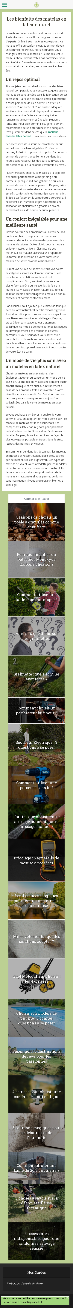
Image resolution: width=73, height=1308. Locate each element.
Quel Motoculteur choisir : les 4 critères (36, 979)
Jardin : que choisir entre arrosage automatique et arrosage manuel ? (36, 821)
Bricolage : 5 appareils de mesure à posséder (36, 860)
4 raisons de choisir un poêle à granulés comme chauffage (36, 522)
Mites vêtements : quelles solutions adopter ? (36, 939)
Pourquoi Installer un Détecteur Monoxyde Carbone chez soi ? (36, 559)
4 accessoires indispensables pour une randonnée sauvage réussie (36, 1241)
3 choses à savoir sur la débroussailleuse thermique (37, 1203)
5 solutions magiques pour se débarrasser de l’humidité (36, 1132)
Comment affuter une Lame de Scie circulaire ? (36, 1168)
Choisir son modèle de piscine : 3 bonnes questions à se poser (36, 1018)
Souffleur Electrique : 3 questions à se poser (36, 745)
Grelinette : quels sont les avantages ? (36, 676)
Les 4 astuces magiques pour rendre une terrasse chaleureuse (36, 900)
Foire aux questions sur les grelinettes (36, 636)
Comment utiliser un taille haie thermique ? (36, 597)
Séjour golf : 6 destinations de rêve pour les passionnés (37, 1056)
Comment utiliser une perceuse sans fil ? (36, 785)
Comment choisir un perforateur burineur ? (36, 710)
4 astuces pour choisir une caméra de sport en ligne (36, 1094)
